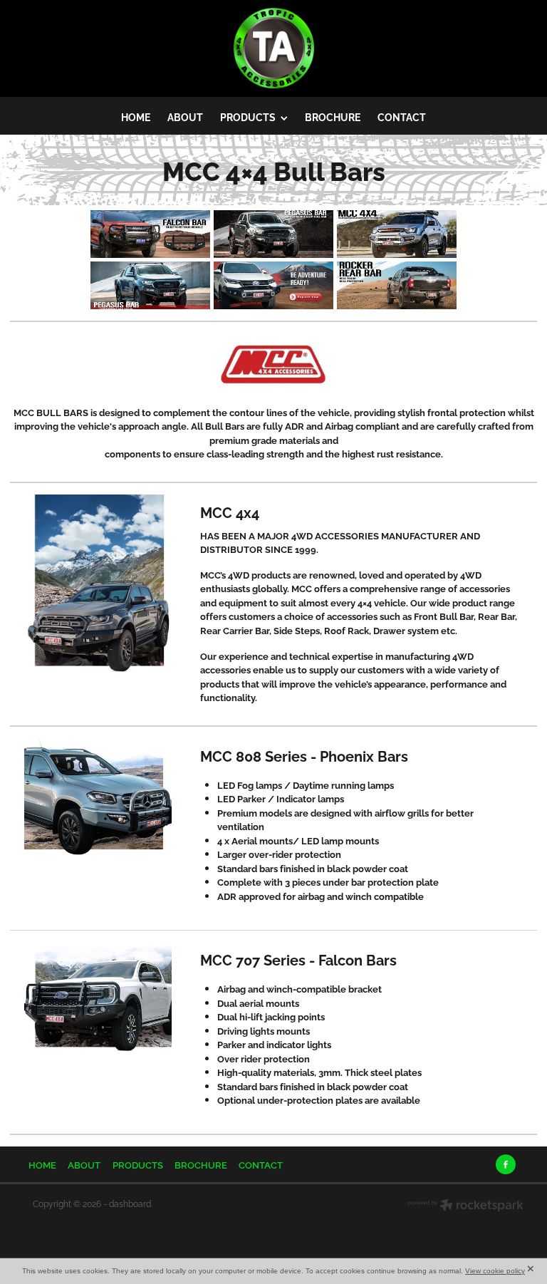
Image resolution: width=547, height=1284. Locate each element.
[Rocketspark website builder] (465, 1206)
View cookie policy (495, 1271)
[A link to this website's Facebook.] (506, 1164)
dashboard (130, 1203)
